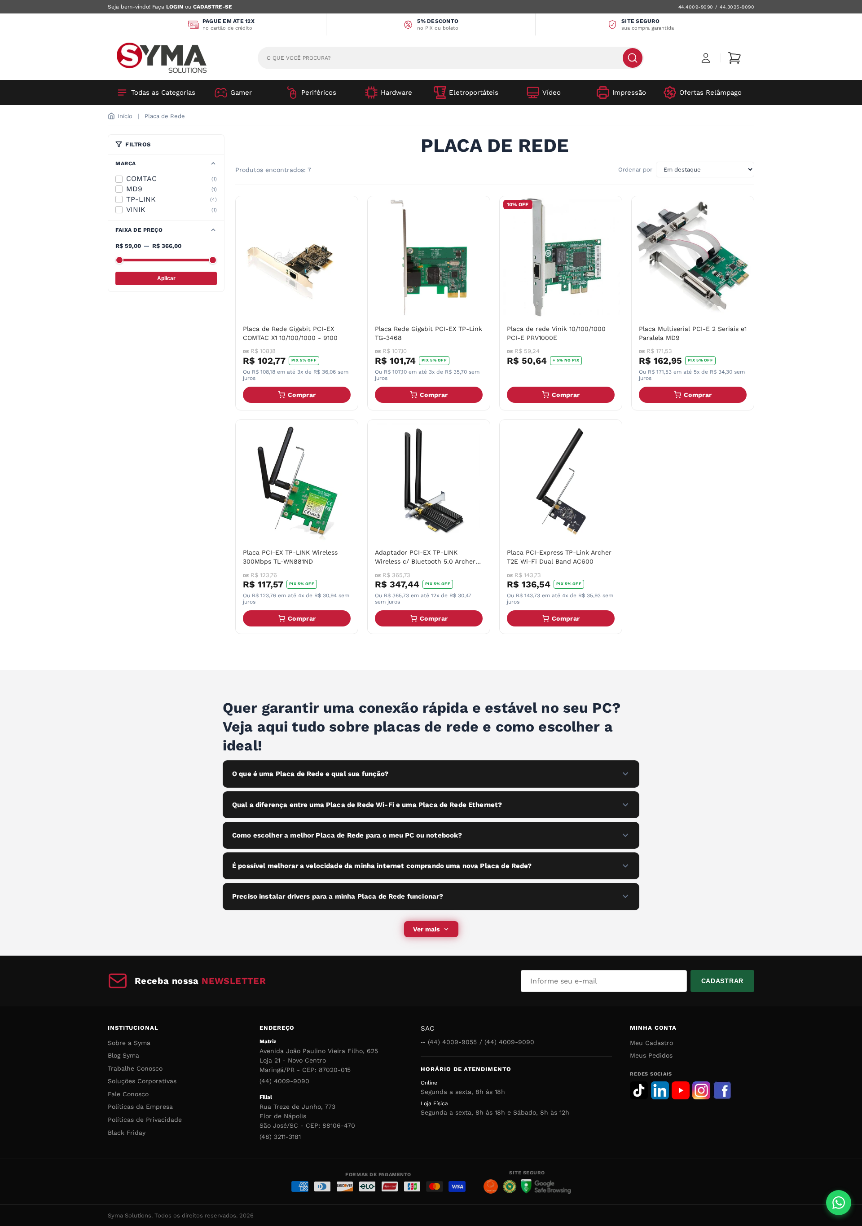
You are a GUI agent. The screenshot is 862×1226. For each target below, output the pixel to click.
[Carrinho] (734, 58)
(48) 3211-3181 (280, 1136)
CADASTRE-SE (212, 7)
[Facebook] (722, 1090)
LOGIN (174, 7)
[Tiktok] (639, 1090)
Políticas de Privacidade (145, 1119)
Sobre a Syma (129, 1042)
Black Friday (126, 1132)
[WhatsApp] (838, 1202)
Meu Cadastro (651, 1042)
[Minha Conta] (706, 58)
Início (125, 116)
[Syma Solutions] (162, 58)
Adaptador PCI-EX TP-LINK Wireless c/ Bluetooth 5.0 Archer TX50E (425, 561)
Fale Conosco (128, 1094)
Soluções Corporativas (142, 1081)
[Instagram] (701, 1090)
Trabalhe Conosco (135, 1068)
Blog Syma (123, 1055)
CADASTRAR (722, 980)
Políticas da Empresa (140, 1106)
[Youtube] (681, 1090)
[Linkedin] (660, 1090)
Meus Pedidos (651, 1055)
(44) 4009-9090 (284, 1081)
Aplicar (166, 278)
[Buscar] (632, 58)
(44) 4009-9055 (452, 1041)
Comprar (302, 394)
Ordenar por (635, 169)
